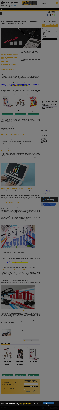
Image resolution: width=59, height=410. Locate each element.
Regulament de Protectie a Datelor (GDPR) (26, 403)
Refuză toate (48, 408)
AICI (18, 406)
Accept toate (48, 403)
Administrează (48, 405)
